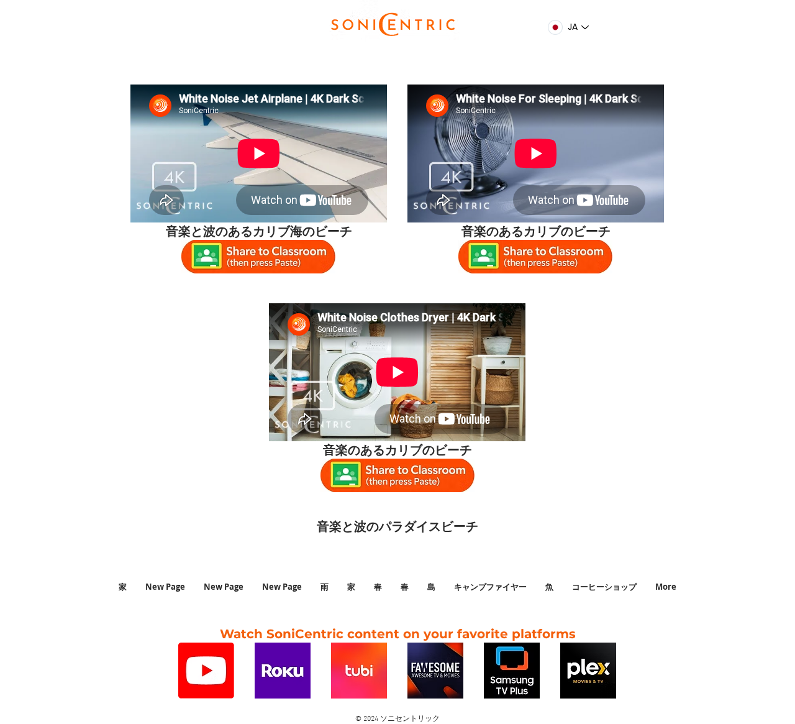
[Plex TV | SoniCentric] (588, 671)
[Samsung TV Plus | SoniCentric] (512, 671)
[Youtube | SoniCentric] (206, 671)
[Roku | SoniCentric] (283, 671)
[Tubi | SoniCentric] (359, 671)
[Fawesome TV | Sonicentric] (435, 671)
